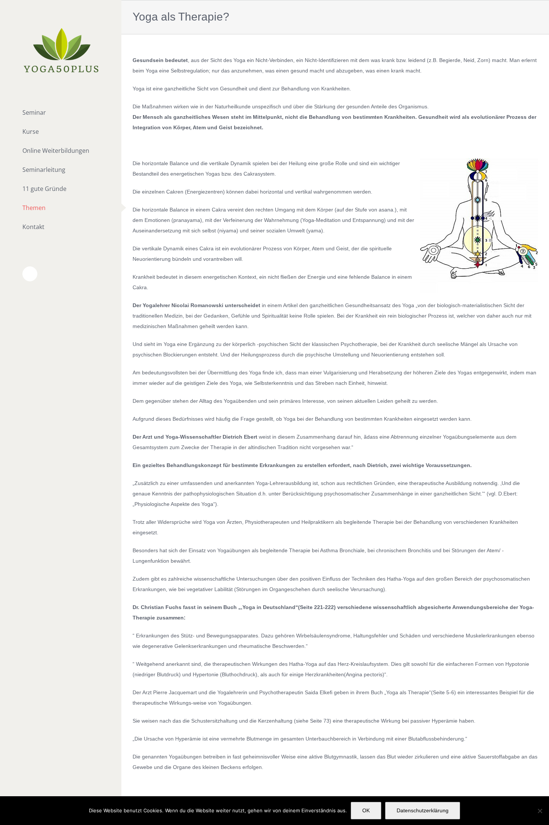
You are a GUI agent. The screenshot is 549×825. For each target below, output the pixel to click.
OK (366, 810)
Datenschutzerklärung (423, 810)
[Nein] (539, 811)
